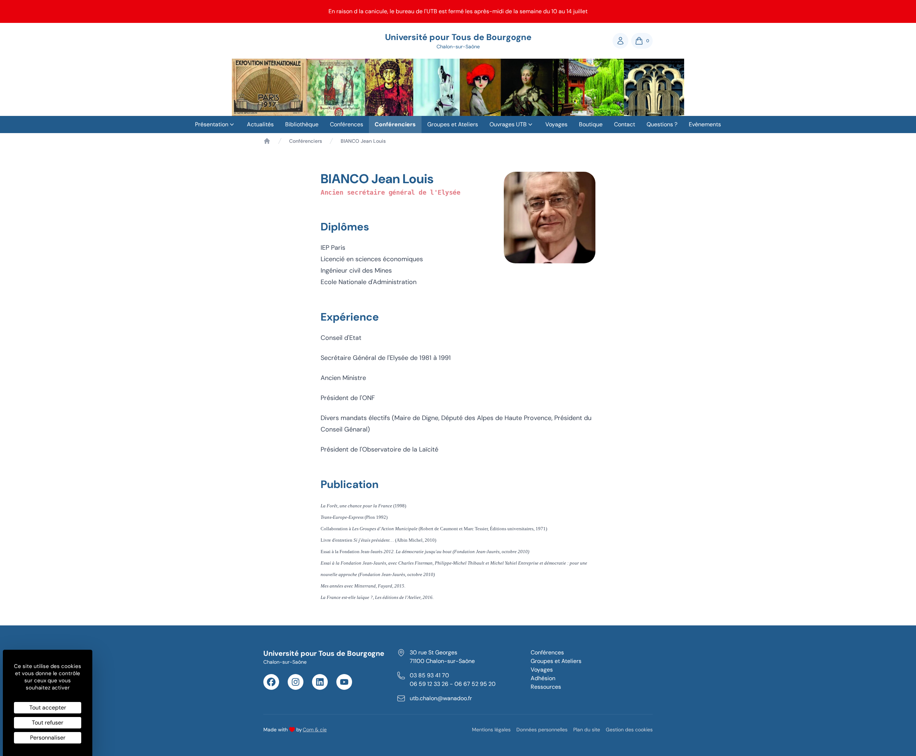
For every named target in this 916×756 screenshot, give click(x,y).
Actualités (260, 124)
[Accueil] (267, 141)
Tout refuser (47, 722)
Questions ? (662, 124)
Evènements (705, 124)
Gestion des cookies (629, 729)
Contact (624, 124)
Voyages (556, 124)
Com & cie (315, 729)
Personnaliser (47, 737)
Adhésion (543, 678)
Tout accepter (47, 707)
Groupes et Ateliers (452, 124)
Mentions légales (491, 729)
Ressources (546, 687)
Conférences (346, 124)
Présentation (211, 124)
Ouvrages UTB (508, 124)
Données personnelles (541, 729)
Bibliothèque (301, 124)
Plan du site (586, 729)
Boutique (591, 124)
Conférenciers (395, 124)
